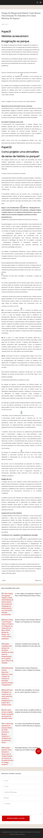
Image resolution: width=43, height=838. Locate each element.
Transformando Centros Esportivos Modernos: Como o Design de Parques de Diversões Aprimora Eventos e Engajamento (27, 669)
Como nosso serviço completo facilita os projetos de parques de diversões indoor (28, 711)
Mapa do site (6, 834)
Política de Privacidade (17, 834)
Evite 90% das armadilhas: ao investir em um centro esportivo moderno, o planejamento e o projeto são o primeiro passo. (28, 691)
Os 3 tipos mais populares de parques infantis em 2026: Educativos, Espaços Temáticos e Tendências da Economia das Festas (27, 725)
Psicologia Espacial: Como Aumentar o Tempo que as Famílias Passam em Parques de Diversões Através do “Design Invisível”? (27, 749)
